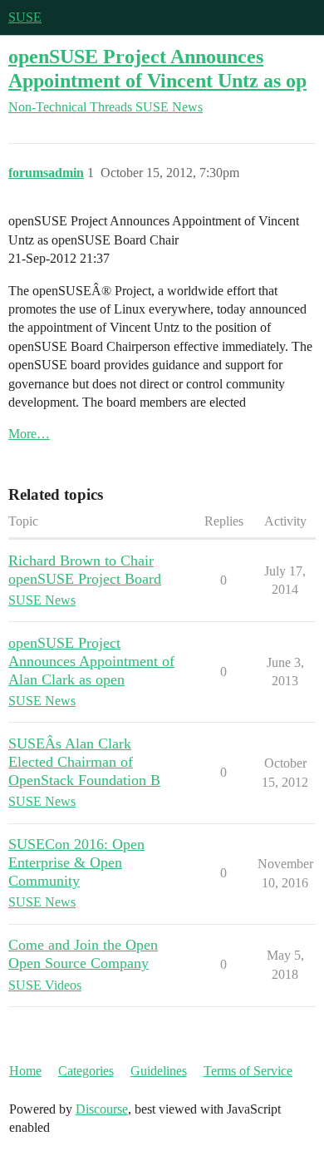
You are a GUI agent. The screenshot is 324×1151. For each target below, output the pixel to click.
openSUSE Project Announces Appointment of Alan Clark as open (91, 661)
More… (29, 434)
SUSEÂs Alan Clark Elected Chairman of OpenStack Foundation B (84, 761)
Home (25, 1071)
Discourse (102, 1109)
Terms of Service (248, 1071)
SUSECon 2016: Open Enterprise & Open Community (76, 862)
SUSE (25, 17)
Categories (86, 1071)
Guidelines (158, 1071)
